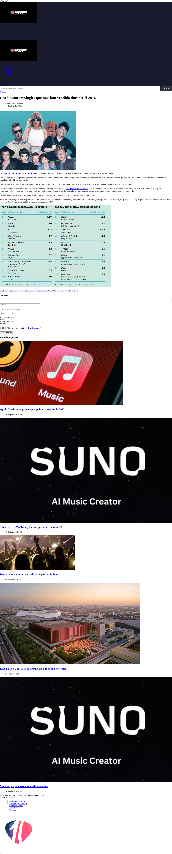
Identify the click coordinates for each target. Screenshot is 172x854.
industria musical (33, 291)
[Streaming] (14, 324)
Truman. (18, 798)
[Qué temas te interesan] (14, 318)
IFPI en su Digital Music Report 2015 (19, 173)
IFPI (25, 291)
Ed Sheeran (19, 291)
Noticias (8, 66)
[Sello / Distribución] (14, 322)
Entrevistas (9, 71)
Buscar (2, 85)
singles (66, 291)
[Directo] (14, 320)
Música (50, 291)
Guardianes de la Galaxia (77, 188)
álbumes (7, 291)
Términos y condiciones (18, 804)
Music (45, 291)
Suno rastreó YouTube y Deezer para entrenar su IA (31, 527)
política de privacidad (30, 328)
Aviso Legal (13, 808)
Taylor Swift (73, 291)
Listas (41, 291)
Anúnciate (8, 75)
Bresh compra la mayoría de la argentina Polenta (29, 574)
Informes (8, 68)
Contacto (12, 810)
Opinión (8, 73)
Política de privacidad (17, 802)
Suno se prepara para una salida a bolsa (24, 786)
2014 (2, 291)
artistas (12, 291)
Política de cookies (16, 806)
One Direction (58, 291)
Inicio (7, 64)
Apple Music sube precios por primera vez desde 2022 (32, 409)
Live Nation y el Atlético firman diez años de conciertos (33, 668)
